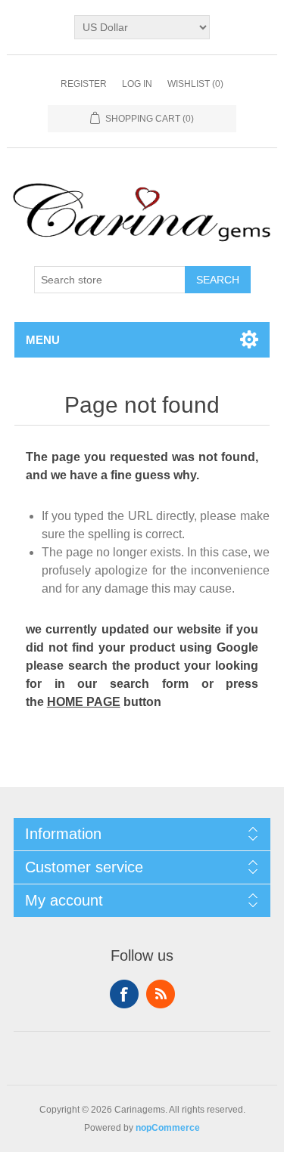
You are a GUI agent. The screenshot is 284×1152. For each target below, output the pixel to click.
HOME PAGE (83, 701)
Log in (137, 84)
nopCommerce (168, 1128)
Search (217, 280)
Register (84, 84)
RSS (160, 994)
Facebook (124, 994)
